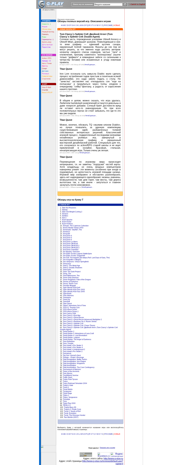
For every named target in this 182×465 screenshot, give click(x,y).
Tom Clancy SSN (69, 314)
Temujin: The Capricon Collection (76, 226)
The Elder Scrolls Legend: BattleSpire (77, 254)
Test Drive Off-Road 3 (71, 248)
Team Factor (66, 222)
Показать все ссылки (107, 447)
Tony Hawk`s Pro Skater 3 (73, 345)
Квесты (45, 66)
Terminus (66, 232)
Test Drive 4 (67, 236)
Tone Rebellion (69, 341)
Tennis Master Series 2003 (73, 228)
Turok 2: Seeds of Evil (72, 411)
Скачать (45, 34)
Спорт (44, 69)
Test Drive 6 (67, 240)
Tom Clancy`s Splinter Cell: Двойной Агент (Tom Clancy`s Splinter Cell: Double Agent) (86, 35)
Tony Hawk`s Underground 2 (74, 349)
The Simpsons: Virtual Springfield (76, 262)
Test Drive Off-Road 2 (71, 246)
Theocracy (67, 264)
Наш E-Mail (46, 87)
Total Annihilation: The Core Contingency (78, 367)
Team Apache (67, 220)
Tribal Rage (67, 393)
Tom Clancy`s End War (71, 316)
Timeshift (66, 302)
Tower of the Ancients (71, 371)
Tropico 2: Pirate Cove (72, 409)
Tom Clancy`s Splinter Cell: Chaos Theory (79, 325)
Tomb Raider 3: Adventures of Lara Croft (78, 333)
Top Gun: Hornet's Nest (72, 355)
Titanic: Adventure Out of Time (74, 306)
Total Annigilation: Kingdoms (74, 363)
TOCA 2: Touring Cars (71, 308)
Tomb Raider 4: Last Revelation (75, 335)
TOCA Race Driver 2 (70, 312)
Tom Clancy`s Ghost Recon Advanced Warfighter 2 (82, 319)
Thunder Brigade (69, 286)
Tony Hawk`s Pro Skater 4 (73, 347)
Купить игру (46, 42)
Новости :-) (46, 24)
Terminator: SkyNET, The (72, 230)
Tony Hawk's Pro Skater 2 (72, 351)
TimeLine (66, 300)
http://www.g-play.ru (113, 458)
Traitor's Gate (68, 385)
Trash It (66, 387)
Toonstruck (67, 353)
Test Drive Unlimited (70, 250)
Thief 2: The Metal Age (71, 266)
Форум (44, 27)
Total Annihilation (69, 365)
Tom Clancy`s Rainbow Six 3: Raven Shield (79, 321)
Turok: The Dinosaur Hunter (74, 415)
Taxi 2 (64, 218)
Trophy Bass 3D (70, 407)
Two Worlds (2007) (71, 417)
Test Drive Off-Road (70, 244)
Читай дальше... (90, 64)
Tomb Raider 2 (68, 331)
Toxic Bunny (67, 373)
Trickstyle (66, 399)
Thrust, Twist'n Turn (70, 284)
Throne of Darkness (70, 282)
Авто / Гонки (47, 63)
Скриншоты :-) (47, 39)
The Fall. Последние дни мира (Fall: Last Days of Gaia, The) (86, 258)
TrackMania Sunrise (70, 375)
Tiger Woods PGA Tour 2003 (74, 290)
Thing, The (67, 274)
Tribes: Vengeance (70, 397)
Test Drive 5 (67, 238)
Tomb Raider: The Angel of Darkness (77, 339)
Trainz (65, 381)
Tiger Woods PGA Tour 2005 (74, 292)
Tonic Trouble (68, 343)
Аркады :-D (46, 61)
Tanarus (65, 214)
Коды (44, 37)
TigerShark (67, 294)
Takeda (65, 210)
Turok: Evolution (70, 413)
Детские (45, 71)
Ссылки (45, 90)
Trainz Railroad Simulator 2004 (75, 383)
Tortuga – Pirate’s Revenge (73, 357)
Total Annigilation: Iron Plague (74, 361)
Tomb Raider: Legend (71, 337)
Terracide (66, 234)
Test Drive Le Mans (70, 242)
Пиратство (46, 47)
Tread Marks (68, 389)
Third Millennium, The (71, 276)
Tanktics (65, 216)
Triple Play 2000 (69, 403)
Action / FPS (46, 58)
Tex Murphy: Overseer (71, 252)
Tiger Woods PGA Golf (71, 288)
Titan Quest (66, 69)
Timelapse (67, 298)
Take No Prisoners (69, 208)
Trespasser (67, 391)
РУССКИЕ (108, 25)
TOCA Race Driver (70, 310)
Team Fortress (67, 224)
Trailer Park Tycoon (70, 379)
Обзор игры (46, 29)
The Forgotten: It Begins (72, 260)
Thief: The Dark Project (71, 272)
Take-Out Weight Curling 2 (72, 212)
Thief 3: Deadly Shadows (72, 268)
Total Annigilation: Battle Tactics (75, 359)
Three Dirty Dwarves (71, 278)
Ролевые (45, 74)
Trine (65, 401)
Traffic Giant (67, 377)
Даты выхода (47, 45)
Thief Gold (67, 270)
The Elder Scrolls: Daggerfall (74, 256)
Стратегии (46, 79)
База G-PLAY (47, 92)
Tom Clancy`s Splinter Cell (73, 323)
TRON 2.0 (67, 405)
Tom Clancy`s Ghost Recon (73, 318)
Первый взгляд (48, 32)
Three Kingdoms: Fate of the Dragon (77, 280)
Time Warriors (68, 296)
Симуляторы (47, 76)
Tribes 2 (66, 395)
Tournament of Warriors (72, 369)
